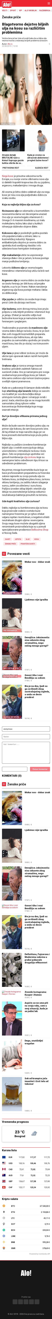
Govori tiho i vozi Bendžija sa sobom (35, 676)
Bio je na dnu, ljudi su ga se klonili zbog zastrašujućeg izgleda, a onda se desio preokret (37, 692)
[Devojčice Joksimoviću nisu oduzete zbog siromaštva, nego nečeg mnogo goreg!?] (12, 883)
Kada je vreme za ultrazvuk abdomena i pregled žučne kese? (38, 158)
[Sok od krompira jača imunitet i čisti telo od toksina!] (12, 1094)
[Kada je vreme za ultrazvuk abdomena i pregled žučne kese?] (38, 140)
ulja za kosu (30, 457)
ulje (28, 539)
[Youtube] (31, 1301)
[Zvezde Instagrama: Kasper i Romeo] (12, 993)
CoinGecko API (44, 1254)
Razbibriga (44, 10)
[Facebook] (15, 1301)
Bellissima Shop (39, 529)
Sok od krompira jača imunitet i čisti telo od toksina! (36, 1081)
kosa (36, 539)
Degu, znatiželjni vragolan (34, 1042)
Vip (20, 10)
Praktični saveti (28, 544)
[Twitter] (37, 1301)
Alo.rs (10, 44)
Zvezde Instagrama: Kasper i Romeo (36, 993)
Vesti (4, 10)
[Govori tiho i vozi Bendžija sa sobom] (12, 906)
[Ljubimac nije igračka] (12, 846)
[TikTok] (26, 1301)
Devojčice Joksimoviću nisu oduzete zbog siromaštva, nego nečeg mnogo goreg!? (37, 641)
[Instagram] (20, 1301)
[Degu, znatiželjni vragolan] (12, 1056)
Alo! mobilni (31, 10)
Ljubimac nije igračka (36, 599)
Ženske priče (11, 17)
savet (7, 539)
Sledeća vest (41, 168)
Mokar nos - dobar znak (37, 562)
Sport (13, 10)
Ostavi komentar (40, 769)
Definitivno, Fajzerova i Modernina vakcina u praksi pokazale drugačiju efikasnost (37, 958)
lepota (18, 539)
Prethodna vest (11, 168)
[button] (3, 50)
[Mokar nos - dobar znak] (12, 808)
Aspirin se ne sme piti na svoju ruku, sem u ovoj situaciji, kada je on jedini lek (36, 1007)
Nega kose (7, 176)
